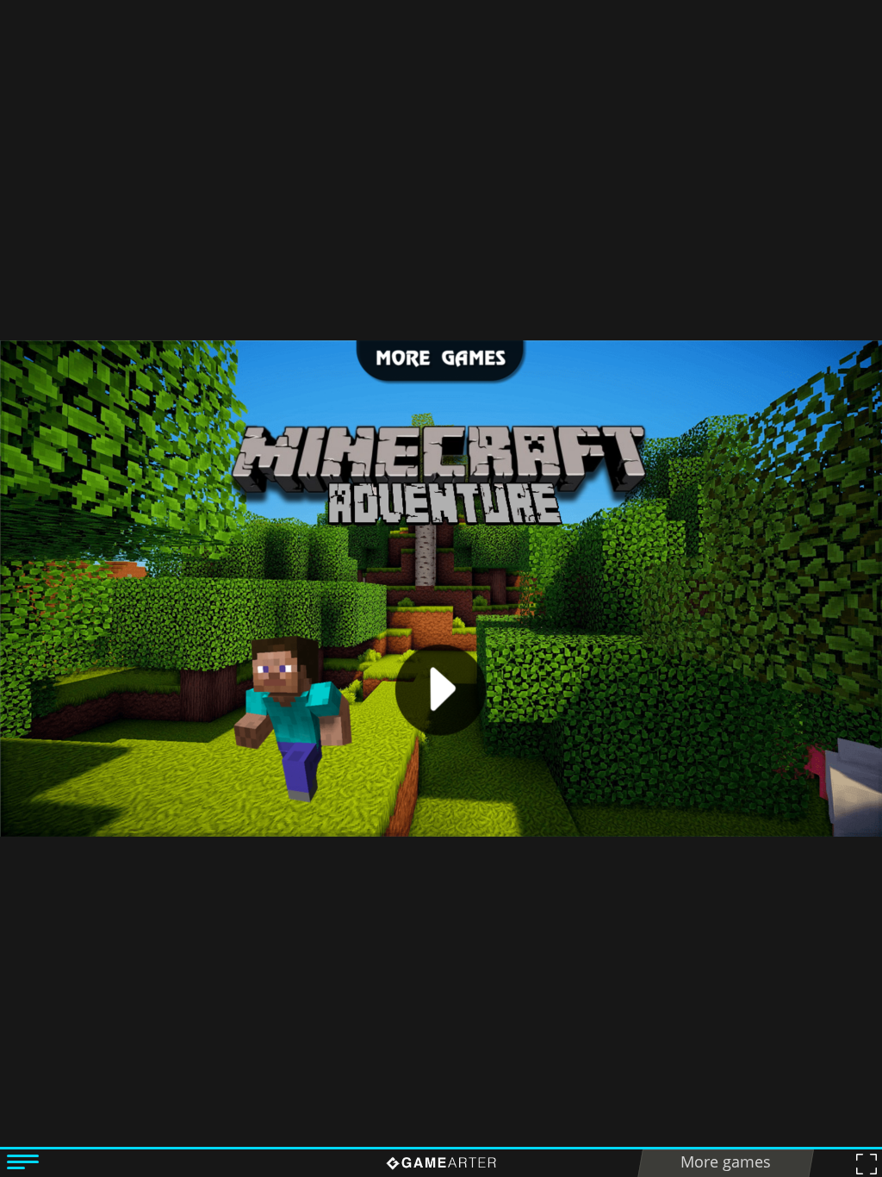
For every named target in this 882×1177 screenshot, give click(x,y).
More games (725, 1161)
